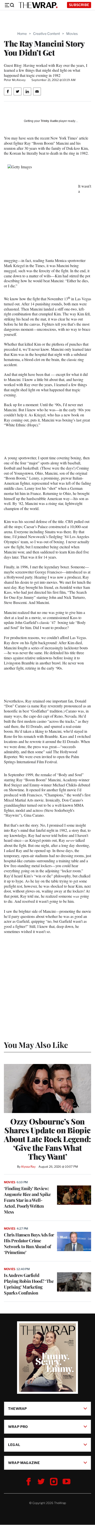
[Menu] (9, 5)
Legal (14, 1445)
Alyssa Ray (28, 1166)
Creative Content (46, 33)
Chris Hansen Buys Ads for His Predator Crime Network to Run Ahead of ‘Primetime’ (29, 1243)
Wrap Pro (18, 1427)
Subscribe (79, 5)
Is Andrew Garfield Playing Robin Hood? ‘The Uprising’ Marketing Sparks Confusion (29, 1284)
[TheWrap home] (38, 5)
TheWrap (17, 1408)
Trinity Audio (49, 121)
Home (22, 33)
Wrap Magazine (24, 1463)
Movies (72, 33)
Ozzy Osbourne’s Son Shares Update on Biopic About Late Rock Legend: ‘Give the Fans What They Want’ (47, 1139)
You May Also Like (36, 1044)
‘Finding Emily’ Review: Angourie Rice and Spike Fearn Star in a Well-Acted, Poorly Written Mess (27, 1200)
